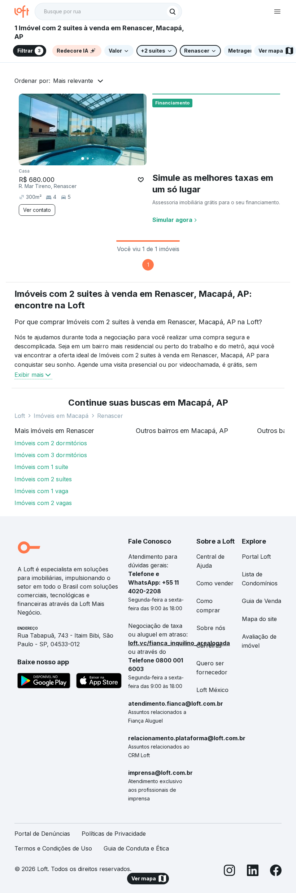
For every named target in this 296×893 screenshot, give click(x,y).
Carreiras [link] (209, 645)
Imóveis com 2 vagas (43, 502)
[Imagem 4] (98, 158)
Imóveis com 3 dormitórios (50, 455)
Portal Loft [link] (256, 556)
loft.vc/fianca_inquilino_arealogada (179, 643)
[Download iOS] (99, 682)
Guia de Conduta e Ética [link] (136, 848)
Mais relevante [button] (73, 80)
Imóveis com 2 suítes (43, 479)
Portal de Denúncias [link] (42, 833)
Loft (19, 415)
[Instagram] (229, 872)
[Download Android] (43, 682)
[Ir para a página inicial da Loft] (24, 11)
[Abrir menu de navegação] (277, 11)
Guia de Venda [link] (261, 600)
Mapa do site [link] (259, 618)
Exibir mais (29, 374)
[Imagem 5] (103, 158)
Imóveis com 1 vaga (41, 491)
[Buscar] (172, 11)
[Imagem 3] (92, 158)
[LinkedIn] (252, 872)
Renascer (110, 415)
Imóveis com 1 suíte (41, 466)
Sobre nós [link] (210, 627)
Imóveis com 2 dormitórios (50, 443)
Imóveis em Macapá (61, 415)
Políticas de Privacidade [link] (114, 833)
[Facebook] (276, 872)
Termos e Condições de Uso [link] (53, 848)
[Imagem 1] (82, 158)
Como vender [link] (215, 583)
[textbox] (108, 11)
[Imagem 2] (88, 158)
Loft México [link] (212, 689)
